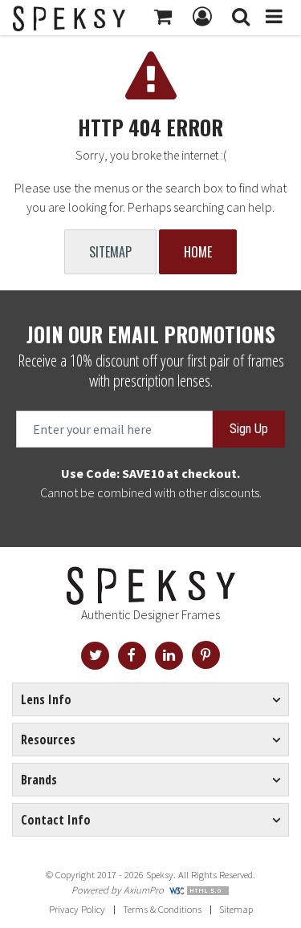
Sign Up (249, 428)
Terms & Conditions (162, 909)
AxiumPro (144, 890)
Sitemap (110, 251)
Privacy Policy (77, 909)
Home (198, 251)
